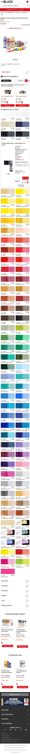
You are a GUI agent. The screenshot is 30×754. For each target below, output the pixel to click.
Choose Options (7, 646)
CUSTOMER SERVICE (7, 714)
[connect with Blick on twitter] (10, 730)
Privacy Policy (4, 733)
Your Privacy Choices (5, 737)
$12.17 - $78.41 (20, 675)
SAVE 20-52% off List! (5, 677)
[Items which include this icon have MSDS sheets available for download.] (5, 103)
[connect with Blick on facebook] (5, 730)
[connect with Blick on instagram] (15, 730)
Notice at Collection (5, 735)
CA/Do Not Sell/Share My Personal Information (11, 739)
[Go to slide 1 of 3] (7, 173)
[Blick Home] (8, 2)
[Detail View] (28, 80)
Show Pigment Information (21, 185)
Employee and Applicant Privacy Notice (9, 741)
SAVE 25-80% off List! (5, 636)
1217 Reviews (3, 23)
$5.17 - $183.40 (5, 675)
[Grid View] (26, 80)
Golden (1, 19)
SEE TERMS (21, 9)
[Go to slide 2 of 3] (8, 173)
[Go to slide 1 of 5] (12, 59)
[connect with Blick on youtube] (26, 730)
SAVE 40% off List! (20, 677)
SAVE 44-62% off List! (20, 636)
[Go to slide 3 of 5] (15, 59)
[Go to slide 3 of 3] (9, 173)
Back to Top (14, 694)
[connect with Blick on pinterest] (20, 730)
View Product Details (25, 24)
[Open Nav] (2, 1)
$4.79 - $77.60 (20, 635)
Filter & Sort (6, 80)
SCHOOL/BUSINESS (7, 723)
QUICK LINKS (5, 710)
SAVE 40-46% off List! (15, 28)
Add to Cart (7, 105)
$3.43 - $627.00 (5, 634)
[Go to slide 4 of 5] (16, 59)
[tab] (15, 72)
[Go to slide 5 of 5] (17, 59)
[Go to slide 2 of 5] (13, 59)
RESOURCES (5, 719)
